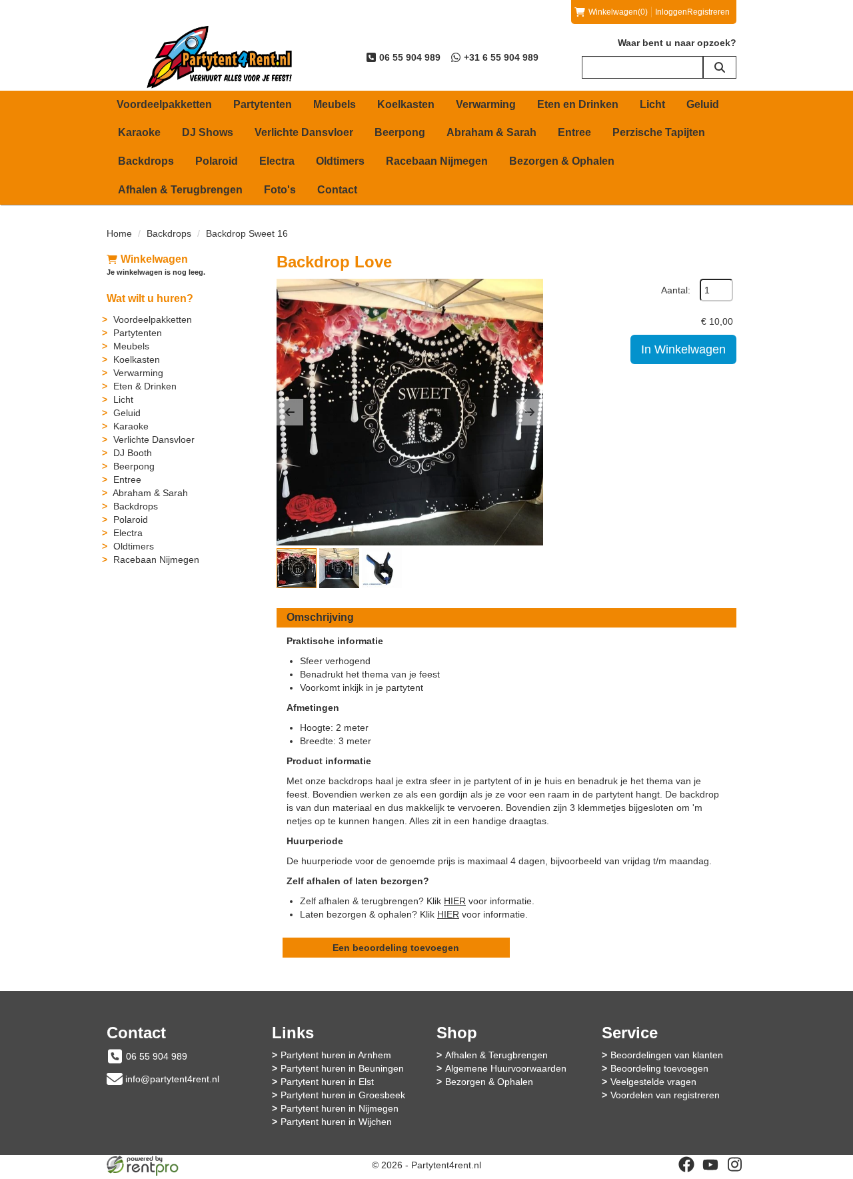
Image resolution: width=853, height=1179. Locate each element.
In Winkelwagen (683, 349)
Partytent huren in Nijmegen (340, 1108)
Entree (574, 132)
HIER (455, 901)
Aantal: (675, 290)
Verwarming (486, 104)
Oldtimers (340, 161)
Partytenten (262, 104)
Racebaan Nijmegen (437, 161)
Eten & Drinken (145, 386)
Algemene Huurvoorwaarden (505, 1068)
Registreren (708, 12)
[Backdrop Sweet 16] (410, 412)
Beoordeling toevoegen (659, 1068)
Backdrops (146, 161)
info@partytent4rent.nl (172, 1079)
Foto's (280, 189)
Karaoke (139, 132)
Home (119, 233)
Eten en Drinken (577, 104)
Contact (337, 189)
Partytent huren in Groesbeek (343, 1095)
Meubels (334, 104)
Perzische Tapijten (658, 132)
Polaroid (216, 161)
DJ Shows (207, 132)
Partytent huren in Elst (327, 1081)
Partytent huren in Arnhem (336, 1055)
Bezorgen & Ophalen (561, 161)
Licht (652, 104)
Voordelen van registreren (665, 1095)
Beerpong (400, 132)
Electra (277, 161)
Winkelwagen (154, 259)
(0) (618, 12)
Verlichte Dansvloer (304, 132)
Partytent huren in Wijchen (336, 1121)
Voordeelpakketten (164, 104)
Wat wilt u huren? (150, 298)
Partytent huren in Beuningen (342, 1068)
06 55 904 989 (156, 1056)
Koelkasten (405, 104)
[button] (290, 412)
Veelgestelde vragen (653, 1081)
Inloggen (671, 12)
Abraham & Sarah (491, 132)
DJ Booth (132, 452)
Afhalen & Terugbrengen (180, 189)
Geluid (702, 104)
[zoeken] (719, 67)
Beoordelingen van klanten (666, 1055)
